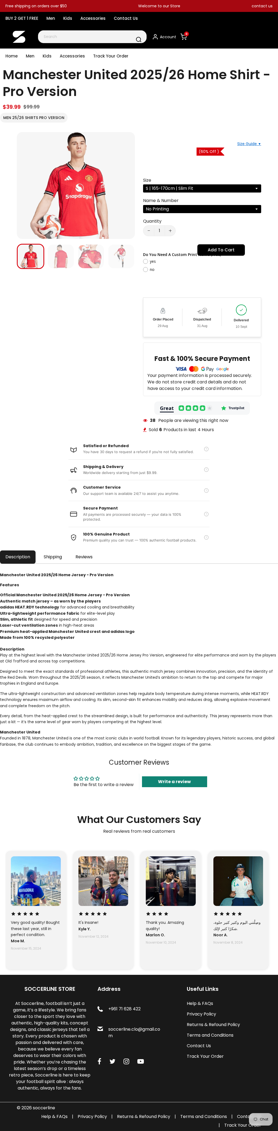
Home (11, 56)
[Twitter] (112, 1061)
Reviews (84, 557)
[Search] (138, 39)
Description (17, 557)
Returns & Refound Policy (213, 1024)
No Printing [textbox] (157, 209)
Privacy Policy (201, 1014)
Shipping (53, 557)
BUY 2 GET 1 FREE (21, 18)
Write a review (174, 781)
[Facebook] (99, 1061)
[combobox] (92, 36)
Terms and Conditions (210, 1035)
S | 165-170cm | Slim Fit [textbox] (169, 188)
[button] (25, 256)
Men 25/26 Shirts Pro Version (33, 117)
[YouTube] (140, 1061)
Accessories (93, 18)
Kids (67, 18)
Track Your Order (110, 56)
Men (50, 18)
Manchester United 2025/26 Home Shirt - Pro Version (136, 83)
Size (147, 180)
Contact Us (126, 18)
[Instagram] (126, 1061)
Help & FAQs (200, 1003)
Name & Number (161, 200)
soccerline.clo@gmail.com (134, 1032)
